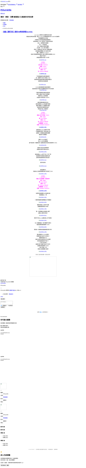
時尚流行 (11, 294)
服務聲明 (56, 449)
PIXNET (32, 449)
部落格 (4, 24)
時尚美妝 (11, 20)
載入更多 (3, 299)
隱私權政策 (50, 449)
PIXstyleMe (6, 10)
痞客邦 (11, 290)
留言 (14, 290)
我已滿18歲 (3, 465)
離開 (8, 465)
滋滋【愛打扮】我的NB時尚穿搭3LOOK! (18, 32)
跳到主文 (3, 13)
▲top (2, 296)
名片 (4, 26)
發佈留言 (3, 307)
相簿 (4, 22)
